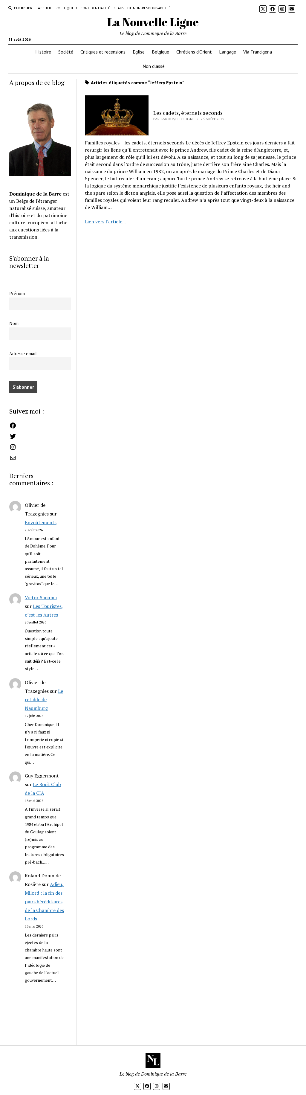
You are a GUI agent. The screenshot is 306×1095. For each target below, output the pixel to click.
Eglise (139, 52)
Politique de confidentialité (83, 8)
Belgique (160, 52)
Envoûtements (40, 522)
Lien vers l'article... (105, 221)
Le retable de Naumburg (44, 700)
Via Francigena (257, 52)
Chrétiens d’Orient (194, 52)
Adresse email (23, 353)
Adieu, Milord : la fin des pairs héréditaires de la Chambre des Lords (44, 901)
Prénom (17, 293)
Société (65, 52)
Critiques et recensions (103, 52)
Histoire (43, 52)
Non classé (154, 66)
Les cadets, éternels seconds (188, 112)
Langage (227, 52)
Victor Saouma (41, 597)
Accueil (45, 8)
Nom (14, 323)
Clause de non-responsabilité (142, 8)
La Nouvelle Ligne (153, 22)
